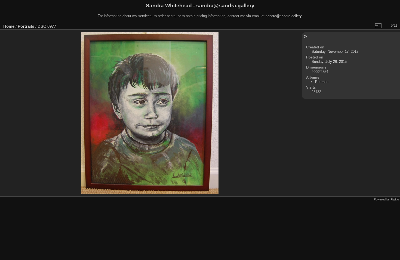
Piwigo (394, 199)
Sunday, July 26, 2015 (329, 62)
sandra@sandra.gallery (283, 16)
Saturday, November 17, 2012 (335, 51)
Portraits (26, 26)
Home (8, 26)
